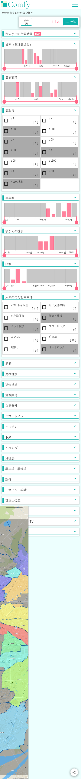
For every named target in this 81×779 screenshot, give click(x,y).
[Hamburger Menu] (75, 4)
